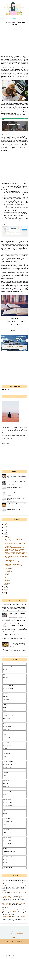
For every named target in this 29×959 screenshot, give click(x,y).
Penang (5, 794)
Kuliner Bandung (7, 740)
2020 (5, 532)
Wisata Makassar (7, 821)
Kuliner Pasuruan (7, 764)
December (7, 538)
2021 (5, 530)
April (6, 579)
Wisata (5, 669)
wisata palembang (8, 867)
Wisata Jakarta (7, 745)
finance (5, 748)
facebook (10, 941)
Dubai (4, 704)
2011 (5, 592)
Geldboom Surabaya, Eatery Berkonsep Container (14, 562)
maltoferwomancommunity (10, 851)
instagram (19, 941)
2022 (5, 529)
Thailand (5, 696)
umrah (5, 865)
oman (4, 770)
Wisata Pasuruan (7, 753)
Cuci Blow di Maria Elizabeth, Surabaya (14, 550)
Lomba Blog (6, 742)
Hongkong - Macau (8, 715)
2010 (5, 593)
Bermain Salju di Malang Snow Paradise (14, 549)
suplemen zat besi (8, 856)
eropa (4, 832)
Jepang (5, 707)
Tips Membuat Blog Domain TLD (12, 564)
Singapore (6, 677)
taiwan (5, 723)
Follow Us (14, 937)
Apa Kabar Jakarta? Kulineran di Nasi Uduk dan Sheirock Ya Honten (16, 504)
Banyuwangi (6, 772)
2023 (5, 527)
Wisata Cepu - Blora (8, 751)
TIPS (4, 674)
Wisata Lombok (7, 818)
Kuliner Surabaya (7, 666)
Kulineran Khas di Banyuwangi (14, 509)
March (6, 580)
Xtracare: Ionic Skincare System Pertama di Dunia (14, 493)
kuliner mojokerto (8, 767)
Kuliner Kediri (7, 791)
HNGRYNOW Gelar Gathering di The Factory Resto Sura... (16, 566)
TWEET (15, 321)
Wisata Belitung (7, 816)
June (6, 576)
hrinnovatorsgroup (7, 910)
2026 (5, 523)
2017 (5, 536)
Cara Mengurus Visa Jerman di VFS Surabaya (15, 499)
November (7, 568)
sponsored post (7, 699)
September (8, 571)
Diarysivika (11, 25)
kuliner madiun (7, 840)
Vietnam (5, 813)
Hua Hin (5, 775)
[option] (14, 343)
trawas (5, 862)
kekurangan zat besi (8, 835)
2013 (5, 589)
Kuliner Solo (6, 780)
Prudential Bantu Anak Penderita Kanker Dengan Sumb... (14, 545)
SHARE (8, 321)
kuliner (5, 691)
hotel (5, 702)
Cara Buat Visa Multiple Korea (14, 487)
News (4, 664)
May (6, 577)
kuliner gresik (7, 837)
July (6, 574)
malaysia (5, 693)
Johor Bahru (6, 731)
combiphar (6, 829)
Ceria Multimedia (6, 896)
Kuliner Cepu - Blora (8, 726)
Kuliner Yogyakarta (8, 685)
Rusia (4, 734)
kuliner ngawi (7, 843)
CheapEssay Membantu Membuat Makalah (15, 547)
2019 (5, 533)
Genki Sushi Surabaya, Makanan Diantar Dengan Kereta (14, 554)
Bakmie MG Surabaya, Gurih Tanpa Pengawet (16, 552)
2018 (5, 535)
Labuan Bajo (6, 808)
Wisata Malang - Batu (8, 672)
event (4, 712)
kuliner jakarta (7, 759)
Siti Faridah (5, 903)
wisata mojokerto (8, 761)
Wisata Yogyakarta (8, 721)
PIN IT (12, 324)
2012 (5, 590)
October (7, 570)
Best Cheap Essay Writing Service (19, 109)
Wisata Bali (6, 729)
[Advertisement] (14, 41)
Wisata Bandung (7, 710)
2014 (5, 587)
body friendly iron (8, 827)
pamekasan (6, 854)
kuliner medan (7, 799)
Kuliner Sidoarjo (7, 805)
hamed (4, 885)
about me (5, 824)
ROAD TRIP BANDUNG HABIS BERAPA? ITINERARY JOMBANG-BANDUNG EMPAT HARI (17, 476)
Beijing (5, 789)
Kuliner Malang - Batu (9, 688)
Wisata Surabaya (7, 683)
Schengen (5, 810)
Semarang (5, 783)
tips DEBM (5, 859)
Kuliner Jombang (7, 778)
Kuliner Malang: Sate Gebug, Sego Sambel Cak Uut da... (15, 540)
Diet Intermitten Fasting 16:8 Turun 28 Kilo (16, 482)
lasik (4, 846)
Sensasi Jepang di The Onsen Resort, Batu (15, 543)
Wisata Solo (6, 786)
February (7, 582)
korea (4, 680)
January (7, 583)
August (6, 573)
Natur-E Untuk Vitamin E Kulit (12, 542)
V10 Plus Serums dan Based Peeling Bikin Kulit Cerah (16, 557)
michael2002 (5, 879)
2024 (5, 526)
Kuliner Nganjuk (7, 802)
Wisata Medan (6, 718)
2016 (5, 584)
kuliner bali (6, 737)
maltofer (5, 848)
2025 (5, 524)
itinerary (5, 797)
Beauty (5, 756)
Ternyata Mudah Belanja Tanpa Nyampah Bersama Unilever (15, 559)
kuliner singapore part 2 (20, 885)
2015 (5, 586)
